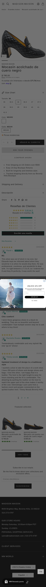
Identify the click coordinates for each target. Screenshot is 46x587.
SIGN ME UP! (34, 297)
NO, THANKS (34, 300)
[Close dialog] (44, 281)
